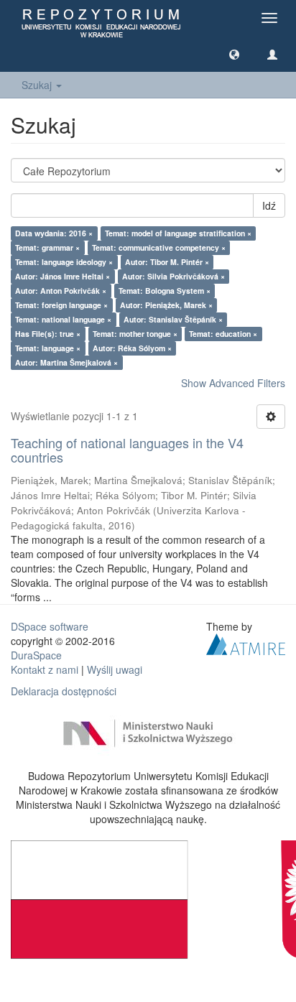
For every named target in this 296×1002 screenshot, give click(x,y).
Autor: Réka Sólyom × (132, 348)
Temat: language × (47, 348)
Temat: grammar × (47, 247)
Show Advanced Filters (233, 383)
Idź (269, 205)
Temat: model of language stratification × (178, 233)
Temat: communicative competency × (159, 247)
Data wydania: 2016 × (54, 233)
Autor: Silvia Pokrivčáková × (173, 276)
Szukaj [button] (38, 85)
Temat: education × (223, 333)
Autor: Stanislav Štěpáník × (173, 319)
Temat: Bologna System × (165, 290)
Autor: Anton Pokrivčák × (60, 290)
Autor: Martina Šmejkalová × (66, 362)
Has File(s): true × (47, 333)
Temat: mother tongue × (135, 333)
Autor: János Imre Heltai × (62, 276)
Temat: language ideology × (64, 261)
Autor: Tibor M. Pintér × (167, 261)
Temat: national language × (63, 319)
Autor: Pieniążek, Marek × (166, 305)
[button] (234, 54)
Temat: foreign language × (61, 305)
